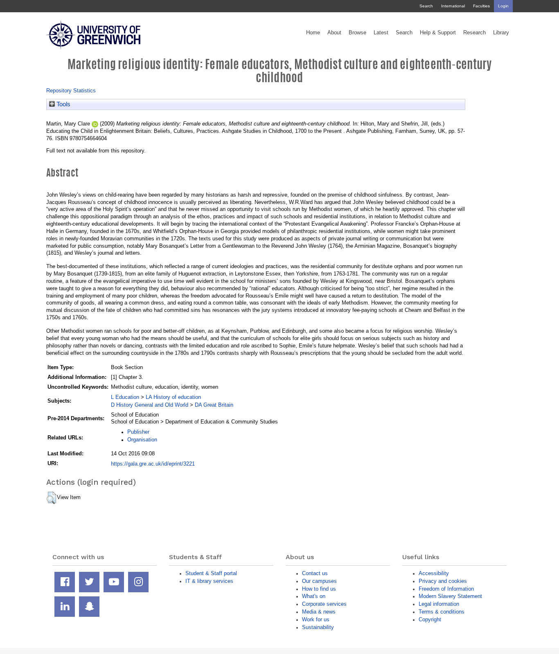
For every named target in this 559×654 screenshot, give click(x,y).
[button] (51, 498)
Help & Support (438, 33)
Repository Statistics (71, 90)
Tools (62, 104)
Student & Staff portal (211, 573)
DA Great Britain (214, 405)
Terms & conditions (441, 612)
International (453, 6)
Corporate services (324, 604)
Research (474, 33)
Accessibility (434, 573)
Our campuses (319, 581)
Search (426, 6)
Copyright (430, 619)
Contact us (315, 573)
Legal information (439, 604)
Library (501, 33)
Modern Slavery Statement (450, 596)
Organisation (142, 440)
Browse (357, 33)
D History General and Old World (149, 405)
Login (503, 6)
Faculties (481, 6)
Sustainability (318, 627)
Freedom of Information (446, 589)
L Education (125, 397)
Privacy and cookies (443, 581)
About (334, 33)
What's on (313, 596)
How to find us (319, 589)
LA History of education (173, 397)
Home (313, 33)
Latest (381, 33)
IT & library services (209, 581)
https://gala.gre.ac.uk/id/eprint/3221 (153, 464)
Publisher (138, 432)
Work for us (315, 619)
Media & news (319, 612)
